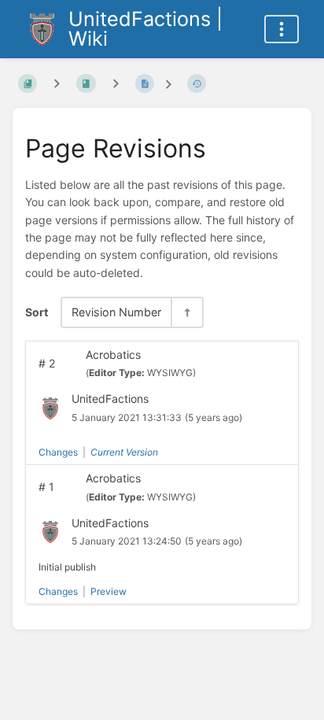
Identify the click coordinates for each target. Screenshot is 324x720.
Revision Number (116, 312)
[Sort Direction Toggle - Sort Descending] (186, 312)
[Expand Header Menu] (281, 29)
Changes (58, 452)
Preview (108, 591)
